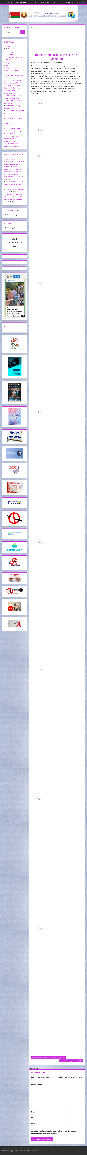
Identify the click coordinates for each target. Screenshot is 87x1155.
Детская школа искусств (67, 2)
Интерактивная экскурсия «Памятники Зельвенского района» (12, 80)
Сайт (33, 1123)
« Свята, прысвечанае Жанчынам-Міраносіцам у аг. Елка (48, 1058)
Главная (9, 46)
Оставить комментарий (60, 62)
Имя (33, 1112)
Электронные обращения (14, 327)
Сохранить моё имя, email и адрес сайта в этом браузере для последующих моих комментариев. (54, 1132)
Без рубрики (46, 62)
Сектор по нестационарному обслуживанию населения (13, 125)
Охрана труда (11, 68)
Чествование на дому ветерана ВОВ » (71, 1061)
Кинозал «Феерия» (47, 2)
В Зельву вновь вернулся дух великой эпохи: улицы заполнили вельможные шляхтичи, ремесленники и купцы (14, 187)
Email (33, 1118)
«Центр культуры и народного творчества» (20, 2)
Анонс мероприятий (13, 96)
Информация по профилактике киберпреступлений (11, 138)
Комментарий (37, 1084)
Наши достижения (14, 52)
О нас (8, 49)
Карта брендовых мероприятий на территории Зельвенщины (14, 72)
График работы (13, 54)
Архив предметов (12, 98)
